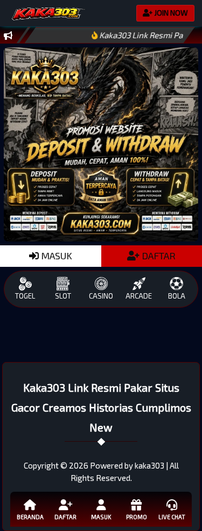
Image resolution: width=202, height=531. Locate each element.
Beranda (30, 516)
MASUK (55, 255)
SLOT (63, 296)
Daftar (65, 516)
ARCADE (139, 296)
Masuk (101, 516)
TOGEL (25, 296)
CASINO (101, 296)
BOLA (176, 296)
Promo (136, 516)
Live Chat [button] (171, 516)
